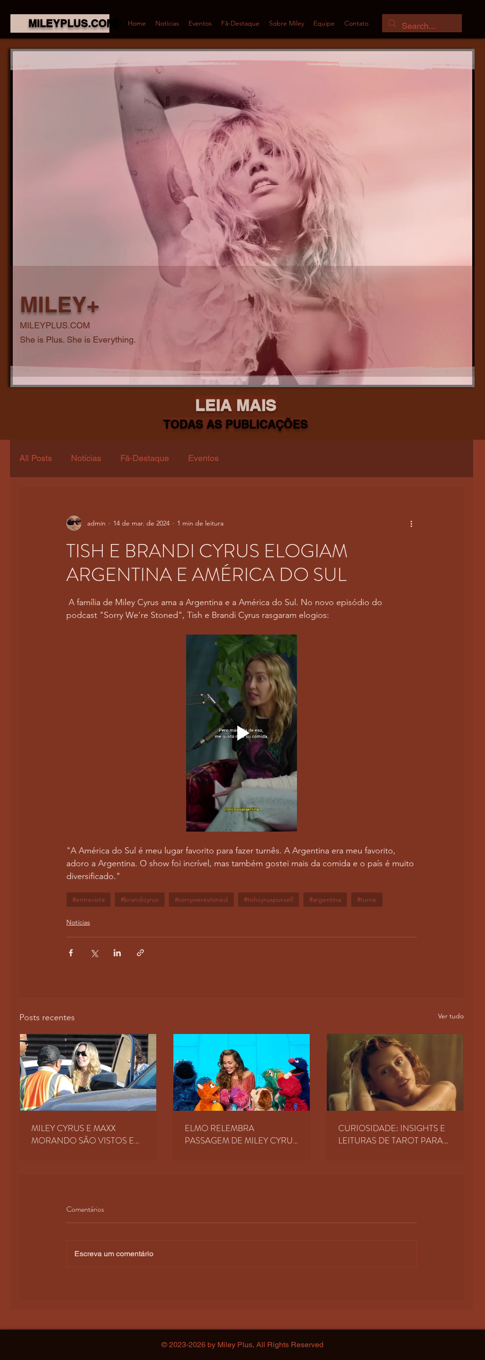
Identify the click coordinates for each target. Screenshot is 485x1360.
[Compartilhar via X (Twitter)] (94, 952)
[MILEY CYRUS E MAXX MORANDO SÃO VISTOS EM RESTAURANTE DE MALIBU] (88, 1072)
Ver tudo (451, 1016)
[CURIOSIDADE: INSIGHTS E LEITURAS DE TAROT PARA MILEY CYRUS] (395, 1072)
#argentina (325, 899)
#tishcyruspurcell (268, 899)
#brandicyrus (140, 899)
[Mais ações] (411, 523)
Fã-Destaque (144, 458)
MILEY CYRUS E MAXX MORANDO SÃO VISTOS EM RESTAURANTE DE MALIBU (86, 1134)
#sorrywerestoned (201, 899)
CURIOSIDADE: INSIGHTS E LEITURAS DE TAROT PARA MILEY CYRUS (391, 1134)
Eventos (203, 458)
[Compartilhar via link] (140, 952)
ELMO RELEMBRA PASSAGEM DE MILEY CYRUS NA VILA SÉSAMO (241, 1134)
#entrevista (88, 899)
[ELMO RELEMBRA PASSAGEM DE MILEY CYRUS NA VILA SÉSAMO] (241, 1072)
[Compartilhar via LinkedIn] (117, 952)
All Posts (35, 458)
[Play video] (241, 733)
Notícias (86, 458)
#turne (367, 899)
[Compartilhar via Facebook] (70, 952)
